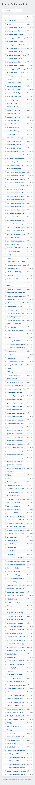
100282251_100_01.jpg (13, 747)
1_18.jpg (9, 730)
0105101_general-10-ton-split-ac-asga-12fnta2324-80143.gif (16, 764)
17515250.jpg (11, 733)
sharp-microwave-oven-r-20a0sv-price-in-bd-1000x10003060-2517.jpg (16, 193)
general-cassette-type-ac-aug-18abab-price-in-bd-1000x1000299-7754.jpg (16, 464)
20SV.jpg (9, 723)
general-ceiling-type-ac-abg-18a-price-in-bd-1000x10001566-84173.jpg (16, 406)
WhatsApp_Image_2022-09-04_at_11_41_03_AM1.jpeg (16, 69)
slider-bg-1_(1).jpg (12, 103)
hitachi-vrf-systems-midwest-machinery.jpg (16, 361)
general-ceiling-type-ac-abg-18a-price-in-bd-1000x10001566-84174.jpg (16, 403)
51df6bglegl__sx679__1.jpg (14, 674)
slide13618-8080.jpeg (13, 131)
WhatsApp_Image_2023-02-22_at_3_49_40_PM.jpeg (16, 45)
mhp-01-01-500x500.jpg (14, 323)
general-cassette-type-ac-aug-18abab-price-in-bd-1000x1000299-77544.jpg (16, 451)
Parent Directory (11, 20)
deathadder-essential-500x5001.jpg (16, 561)
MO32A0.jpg (10, 285)
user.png (9, 79)
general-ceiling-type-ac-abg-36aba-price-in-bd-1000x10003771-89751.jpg (16, 396)
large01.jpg (10, 337)
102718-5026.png (12, 743)
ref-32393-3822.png (12, 268)
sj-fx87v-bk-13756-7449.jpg (15, 138)
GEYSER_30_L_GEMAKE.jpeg (15, 382)
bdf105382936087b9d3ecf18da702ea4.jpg (16, 585)
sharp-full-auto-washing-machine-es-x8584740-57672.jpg (16, 227)
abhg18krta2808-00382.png (15, 619)
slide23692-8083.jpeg (13, 106)
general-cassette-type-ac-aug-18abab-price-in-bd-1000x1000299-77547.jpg (16, 440)
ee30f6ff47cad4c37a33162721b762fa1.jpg (16, 516)
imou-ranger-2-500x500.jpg (14, 341)
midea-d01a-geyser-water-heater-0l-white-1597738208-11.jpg (16, 316)
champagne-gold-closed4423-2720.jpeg (16, 578)
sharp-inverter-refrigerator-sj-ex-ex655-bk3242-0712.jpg (16, 206)
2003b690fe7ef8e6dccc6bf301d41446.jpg (16, 726)
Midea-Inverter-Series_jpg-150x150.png (16, 306)
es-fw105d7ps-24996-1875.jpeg (16, 499)
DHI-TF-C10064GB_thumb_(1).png (16, 557)
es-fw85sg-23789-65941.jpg (15, 492)
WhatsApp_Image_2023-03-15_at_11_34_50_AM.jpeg (16, 27)
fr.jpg (8, 478)
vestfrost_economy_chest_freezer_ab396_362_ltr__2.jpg (16, 75)
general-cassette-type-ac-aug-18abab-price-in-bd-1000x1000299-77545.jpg (16, 447)
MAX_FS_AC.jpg (11, 327)
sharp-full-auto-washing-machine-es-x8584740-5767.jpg (16, 234)
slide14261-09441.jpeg (13, 124)
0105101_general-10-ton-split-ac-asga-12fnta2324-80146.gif (16, 754)
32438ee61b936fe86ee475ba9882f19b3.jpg (16, 695)
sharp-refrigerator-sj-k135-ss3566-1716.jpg (16, 175)
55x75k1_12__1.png (12, 668)
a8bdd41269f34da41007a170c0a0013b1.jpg (16, 630)
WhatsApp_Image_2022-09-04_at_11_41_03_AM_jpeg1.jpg (16, 62)
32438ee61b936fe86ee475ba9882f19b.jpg (16, 705)
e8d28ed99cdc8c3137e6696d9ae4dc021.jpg (16, 526)
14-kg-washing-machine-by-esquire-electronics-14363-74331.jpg (16, 736)
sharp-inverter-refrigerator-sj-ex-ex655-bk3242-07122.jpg (16, 199)
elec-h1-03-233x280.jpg (13, 506)
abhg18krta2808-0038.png (14, 626)
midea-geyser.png (12, 310)
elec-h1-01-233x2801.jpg (14, 509)
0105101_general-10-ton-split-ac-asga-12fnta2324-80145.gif (16, 757)
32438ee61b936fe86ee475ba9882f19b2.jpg (16, 699)
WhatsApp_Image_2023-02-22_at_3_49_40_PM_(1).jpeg (16, 38)
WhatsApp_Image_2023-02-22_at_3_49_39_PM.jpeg (16, 51)
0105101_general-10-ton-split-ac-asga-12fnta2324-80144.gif (16, 761)
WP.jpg (9, 24)
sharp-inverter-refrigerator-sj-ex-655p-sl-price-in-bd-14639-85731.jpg (16, 213)
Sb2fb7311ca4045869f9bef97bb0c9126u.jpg (16, 248)
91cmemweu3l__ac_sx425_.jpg (15, 644)
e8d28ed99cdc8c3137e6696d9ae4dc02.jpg (16, 530)
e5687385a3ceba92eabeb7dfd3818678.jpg (16, 533)
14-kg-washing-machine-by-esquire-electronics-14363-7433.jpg (16, 740)
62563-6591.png (11, 657)
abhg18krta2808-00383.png (15, 616)
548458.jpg (10, 671)
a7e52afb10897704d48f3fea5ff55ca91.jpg (16, 637)
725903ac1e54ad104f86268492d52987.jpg (16, 647)
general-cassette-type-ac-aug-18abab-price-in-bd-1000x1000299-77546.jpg (16, 444)
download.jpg (11, 551)
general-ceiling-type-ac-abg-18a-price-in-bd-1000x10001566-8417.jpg (16, 416)
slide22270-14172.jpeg (13, 113)
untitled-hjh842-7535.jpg (14, 82)
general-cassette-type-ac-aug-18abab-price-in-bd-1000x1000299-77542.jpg (16, 458)
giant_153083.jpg (12, 378)
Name (6, 17)
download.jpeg (11, 554)
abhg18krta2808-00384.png (15, 612)
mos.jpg (9, 282)
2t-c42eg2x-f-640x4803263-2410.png (16, 716)
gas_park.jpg (10, 471)
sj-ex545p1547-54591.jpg (14, 144)
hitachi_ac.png (11, 358)
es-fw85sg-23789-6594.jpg (14, 495)
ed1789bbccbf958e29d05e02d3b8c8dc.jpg (16, 523)
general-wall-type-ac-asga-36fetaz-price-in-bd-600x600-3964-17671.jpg (16, 385)
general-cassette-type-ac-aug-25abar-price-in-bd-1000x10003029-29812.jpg (16, 430)
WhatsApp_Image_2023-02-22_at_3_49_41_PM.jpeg (16, 34)
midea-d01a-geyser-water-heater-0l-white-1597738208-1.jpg (16, 320)
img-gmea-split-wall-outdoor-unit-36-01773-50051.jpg (16, 344)
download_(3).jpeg (12, 537)
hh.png (9, 368)
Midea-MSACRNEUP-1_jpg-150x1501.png (16, 292)
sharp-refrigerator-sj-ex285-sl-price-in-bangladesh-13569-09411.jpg (16, 179)
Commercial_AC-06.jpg (13, 571)
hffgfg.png (10, 372)
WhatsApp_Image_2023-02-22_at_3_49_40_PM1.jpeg (16, 41)
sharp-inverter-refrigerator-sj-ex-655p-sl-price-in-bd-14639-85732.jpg (16, 210)
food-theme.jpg (11, 482)
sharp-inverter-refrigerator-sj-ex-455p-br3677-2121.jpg (16, 224)
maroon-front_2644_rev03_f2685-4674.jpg (16, 330)
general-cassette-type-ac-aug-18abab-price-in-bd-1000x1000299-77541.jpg (16, 461)
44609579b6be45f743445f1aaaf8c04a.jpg (16, 688)
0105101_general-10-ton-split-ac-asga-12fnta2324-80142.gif (16, 767)
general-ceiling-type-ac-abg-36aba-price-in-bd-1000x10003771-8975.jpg (16, 399)
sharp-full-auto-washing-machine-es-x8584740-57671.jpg (16, 230)
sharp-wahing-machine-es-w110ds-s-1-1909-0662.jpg (16, 168)
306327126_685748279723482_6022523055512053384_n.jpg (16, 712)
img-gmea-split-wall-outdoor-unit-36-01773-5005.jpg (16, 347)
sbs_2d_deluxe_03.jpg (13, 244)
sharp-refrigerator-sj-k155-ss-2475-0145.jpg (16, 172)
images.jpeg (10, 354)
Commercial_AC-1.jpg (13, 568)
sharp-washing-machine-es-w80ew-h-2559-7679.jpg (16, 158)
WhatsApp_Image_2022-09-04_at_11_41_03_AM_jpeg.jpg (16, 65)
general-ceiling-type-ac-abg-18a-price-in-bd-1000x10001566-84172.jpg (16, 409)
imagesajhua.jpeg (11, 351)
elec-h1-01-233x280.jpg (13, 513)
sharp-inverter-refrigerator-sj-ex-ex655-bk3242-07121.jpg (16, 203)
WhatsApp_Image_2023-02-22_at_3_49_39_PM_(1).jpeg (16, 48)
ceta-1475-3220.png (12, 582)
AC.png (9, 609)
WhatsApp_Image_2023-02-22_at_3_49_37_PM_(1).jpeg (16, 55)
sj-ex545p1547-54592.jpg (14, 141)
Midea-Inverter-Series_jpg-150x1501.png (16, 303)
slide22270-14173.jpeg (13, 110)
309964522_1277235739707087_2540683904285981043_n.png (16, 709)
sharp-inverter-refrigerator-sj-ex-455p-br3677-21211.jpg (16, 220)
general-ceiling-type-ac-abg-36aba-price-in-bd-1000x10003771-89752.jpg (16, 392)
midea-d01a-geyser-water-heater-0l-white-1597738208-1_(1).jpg (16, 313)
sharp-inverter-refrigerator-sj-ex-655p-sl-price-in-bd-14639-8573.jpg (16, 217)
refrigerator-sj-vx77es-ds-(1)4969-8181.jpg (16, 265)
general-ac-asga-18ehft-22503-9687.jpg (16, 468)
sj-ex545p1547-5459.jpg (14, 148)
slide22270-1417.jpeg (13, 120)
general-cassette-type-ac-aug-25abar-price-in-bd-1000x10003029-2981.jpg (16, 437)
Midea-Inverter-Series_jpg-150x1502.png (16, 299)
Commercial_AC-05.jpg (13, 575)
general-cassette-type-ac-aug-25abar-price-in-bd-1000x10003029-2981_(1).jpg (16, 427)
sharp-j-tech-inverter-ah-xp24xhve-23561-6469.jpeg (16, 196)
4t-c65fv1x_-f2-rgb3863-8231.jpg (16, 685)
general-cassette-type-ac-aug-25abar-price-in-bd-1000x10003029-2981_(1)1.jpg (16, 423)
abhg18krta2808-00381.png (15, 623)
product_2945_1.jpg (12, 275)
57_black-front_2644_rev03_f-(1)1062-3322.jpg (16, 664)
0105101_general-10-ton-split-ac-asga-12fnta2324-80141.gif (16, 771)
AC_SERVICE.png (12, 599)
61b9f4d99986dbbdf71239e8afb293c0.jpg (16, 661)
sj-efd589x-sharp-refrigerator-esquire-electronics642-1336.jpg (16, 151)
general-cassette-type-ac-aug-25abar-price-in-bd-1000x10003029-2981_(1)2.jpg (16, 420)
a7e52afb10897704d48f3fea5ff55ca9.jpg (16, 640)
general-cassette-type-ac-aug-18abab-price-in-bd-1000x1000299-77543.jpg (16, 454)
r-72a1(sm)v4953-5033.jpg (14, 272)
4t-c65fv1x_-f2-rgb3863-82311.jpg (16, 681)
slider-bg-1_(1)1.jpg (12, 100)
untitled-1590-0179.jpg (13, 89)
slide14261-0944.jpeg (13, 127)
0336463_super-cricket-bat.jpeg (16, 750)
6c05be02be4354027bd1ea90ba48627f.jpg (16, 650)
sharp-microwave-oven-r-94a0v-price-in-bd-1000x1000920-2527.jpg (16, 189)
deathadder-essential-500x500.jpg (16, 564)
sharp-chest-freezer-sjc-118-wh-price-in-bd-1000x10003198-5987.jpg (16, 241)
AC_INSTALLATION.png (13, 602)
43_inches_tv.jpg (11, 692)
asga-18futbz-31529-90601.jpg (15, 588)
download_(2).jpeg (12, 540)
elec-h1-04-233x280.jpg (13, 502)
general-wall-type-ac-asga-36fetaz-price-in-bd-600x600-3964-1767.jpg (16, 389)
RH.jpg (9, 254)
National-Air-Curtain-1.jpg (14, 279)
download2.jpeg (11, 544)
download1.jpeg (11, 547)
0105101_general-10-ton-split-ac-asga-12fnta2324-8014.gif (16, 774)
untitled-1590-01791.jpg (14, 86)
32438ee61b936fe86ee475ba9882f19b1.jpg (16, 702)
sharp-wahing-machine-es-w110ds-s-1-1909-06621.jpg (16, 165)
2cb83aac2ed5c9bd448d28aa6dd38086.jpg (16, 719)
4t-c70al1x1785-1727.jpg (14, 678)
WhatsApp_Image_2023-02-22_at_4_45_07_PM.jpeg (16, 31)
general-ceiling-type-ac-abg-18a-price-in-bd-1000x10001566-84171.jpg (16, 413)
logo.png (9, 334)
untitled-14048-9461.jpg (14, 93)
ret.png (9, 258)
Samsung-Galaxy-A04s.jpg (14, 251)
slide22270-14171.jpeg (13, 117)
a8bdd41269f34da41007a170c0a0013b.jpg (16, 633)
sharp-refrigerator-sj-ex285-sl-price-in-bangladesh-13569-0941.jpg (16, 182)
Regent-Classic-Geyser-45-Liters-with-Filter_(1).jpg (16, 261)
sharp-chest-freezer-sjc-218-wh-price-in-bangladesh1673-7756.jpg (16, 237)
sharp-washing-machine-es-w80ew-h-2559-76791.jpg (16, 155)
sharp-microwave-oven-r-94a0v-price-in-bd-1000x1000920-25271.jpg (16, 186)
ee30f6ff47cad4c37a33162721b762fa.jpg (16, 520)
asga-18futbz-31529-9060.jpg (15, 592)
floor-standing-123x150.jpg (14, 485)
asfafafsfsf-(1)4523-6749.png (15, 595)
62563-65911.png (12, 654)
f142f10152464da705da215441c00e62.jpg (16, 489)
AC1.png (9, 606)
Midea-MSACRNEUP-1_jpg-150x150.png (16, 296)
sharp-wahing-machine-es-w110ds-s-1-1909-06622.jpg (16, 162)
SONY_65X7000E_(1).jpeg (14, 96)
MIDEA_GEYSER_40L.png (14, 289)
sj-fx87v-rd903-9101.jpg (14, 134)
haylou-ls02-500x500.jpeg (14, 375)
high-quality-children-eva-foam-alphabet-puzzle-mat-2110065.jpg (16, 365)
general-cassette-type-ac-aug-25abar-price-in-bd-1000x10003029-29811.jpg (16, 433)
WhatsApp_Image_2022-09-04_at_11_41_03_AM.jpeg (16, 72)
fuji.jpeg (9, 475)
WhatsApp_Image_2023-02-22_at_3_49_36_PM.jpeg (16, 58)
